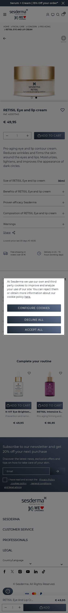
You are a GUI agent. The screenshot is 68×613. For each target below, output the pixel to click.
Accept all (34, 329)
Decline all (34, 319)
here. (27, 296)
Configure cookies (34, 308)
